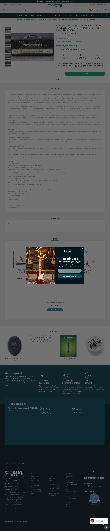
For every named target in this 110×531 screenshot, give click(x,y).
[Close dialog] (82, 248)
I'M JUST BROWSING (69, 280)
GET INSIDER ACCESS (69, 276)
